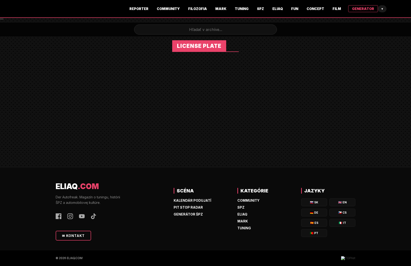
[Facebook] (58, 216)
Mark (220, 9)
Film (337, 9)
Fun (294, 9)
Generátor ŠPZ (188, 214)
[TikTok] (93, 216)
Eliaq (277, 9)
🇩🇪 (314, 212)
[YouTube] (82, 216)
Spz (260, 9)
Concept (315, 9)
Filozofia (197, 9)
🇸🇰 (314, 202)
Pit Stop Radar (188, 207)
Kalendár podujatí (192, 200)
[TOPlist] (348, 258)
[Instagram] (70, 216)
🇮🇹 (342, 223)
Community (168, 9)
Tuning (242, 9)
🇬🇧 (342, 202)
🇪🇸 (314, 223)
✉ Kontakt (73, 236)
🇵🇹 (314, 233)
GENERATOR (363, 9)
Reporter (138, 9)
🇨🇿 (342, 212)
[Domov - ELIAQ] (90, 9)
